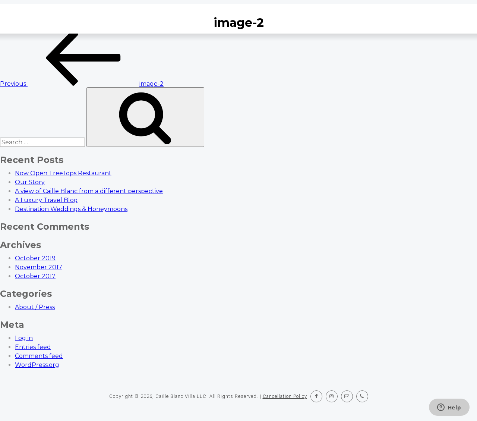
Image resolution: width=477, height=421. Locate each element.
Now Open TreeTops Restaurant (63, 173)
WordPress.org (37, 364)
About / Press (35, 307)
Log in (24, 338)
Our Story (30, 182)
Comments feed (39, 355)
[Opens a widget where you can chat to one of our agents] (449, 408)
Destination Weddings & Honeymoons (71, 209)
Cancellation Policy (285, 396)
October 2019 (35, 258)
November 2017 (38, 267)
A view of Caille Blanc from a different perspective (89, 191)
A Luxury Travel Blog (46, 200)
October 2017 (35, 276)
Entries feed (33, 347)
